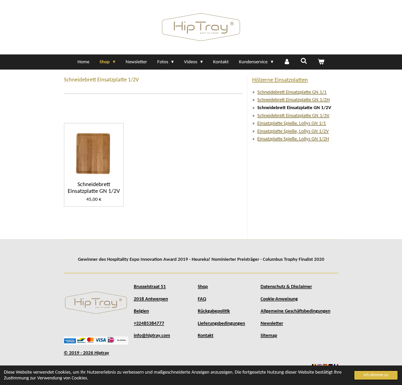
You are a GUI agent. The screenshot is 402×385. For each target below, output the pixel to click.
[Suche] (304, 61)
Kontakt (205, 335)
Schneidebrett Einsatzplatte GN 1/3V (293, 115)
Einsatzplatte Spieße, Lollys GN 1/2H (293, 139)
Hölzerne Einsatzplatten (280, 80)
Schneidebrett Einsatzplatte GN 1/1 (292, 92)
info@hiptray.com (152, 335)
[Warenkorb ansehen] (321, 62)
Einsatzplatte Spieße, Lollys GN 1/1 (291, 123)
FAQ (202, 299)
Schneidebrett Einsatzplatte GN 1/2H (293, 99)
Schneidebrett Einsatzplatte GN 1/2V (94, 188)
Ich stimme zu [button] (376, 375)
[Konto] (287, 62)
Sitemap (269, 335)
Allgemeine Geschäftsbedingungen (295, 311)
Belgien (141, 311)
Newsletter (272, 323)
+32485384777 (149, 323)
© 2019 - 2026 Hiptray (86, 353)
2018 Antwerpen (151, 299)
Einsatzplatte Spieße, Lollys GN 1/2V (293, 131)
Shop (203, 286)
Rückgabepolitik (214, 311)
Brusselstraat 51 (150, 286)
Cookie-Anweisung (279, 299)
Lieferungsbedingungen (221, 323)
